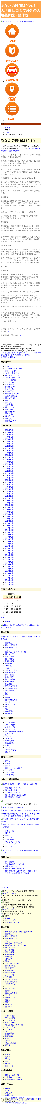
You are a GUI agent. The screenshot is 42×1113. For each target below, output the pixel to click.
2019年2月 (9, 550)
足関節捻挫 (9, 741)
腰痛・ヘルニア (11, 647)
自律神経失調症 (11, 700)
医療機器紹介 (10, 775)
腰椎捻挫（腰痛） (12, 790)
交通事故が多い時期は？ (14, 868)
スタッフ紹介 (10, 831)
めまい (7, 693)
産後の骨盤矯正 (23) (12, 396)
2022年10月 (9, 450)
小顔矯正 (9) (9, 391)
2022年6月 (9, 460)
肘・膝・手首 (10, 654)
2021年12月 (9, 473)
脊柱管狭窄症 (10, 691)
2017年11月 (9, 585)
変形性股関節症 (11, 686)
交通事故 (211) (10, 384)
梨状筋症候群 (10, 679)
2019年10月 (9, 532)
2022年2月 (9, 469)
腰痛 (10, 151)
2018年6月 (9, 569)
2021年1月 (9, 498)
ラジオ (7, 1064)
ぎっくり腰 (9, 656)
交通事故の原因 (8, 357)
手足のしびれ (10, 695)
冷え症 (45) (9, 389)
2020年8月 (9, 510)
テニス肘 (8, 736)
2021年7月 (9, 485)
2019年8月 (9, 537)
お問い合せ (9, 839)
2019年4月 (9, 546)
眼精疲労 (8, 666)
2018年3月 (9, 575)
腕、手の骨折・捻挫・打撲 (15, 795)
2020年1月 (9, 525)
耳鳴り (7, 668)
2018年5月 (9, 571)
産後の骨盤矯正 (11, 645)
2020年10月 (9, 505)
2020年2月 (9, 523)
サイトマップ (10, 844)
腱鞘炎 (7, 697)
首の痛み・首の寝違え (13, 943)
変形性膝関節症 (11, 688)
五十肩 (7, 702)
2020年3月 (9, 521)
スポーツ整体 (10, 722)
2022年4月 (9, 464)
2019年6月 (9, 541)
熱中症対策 (9, 862)
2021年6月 (9, 487)
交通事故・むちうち (13, 788)
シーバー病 (9, 681)
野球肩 (7, 747)
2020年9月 (9, 507)
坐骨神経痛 (9, 659)
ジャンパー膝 (10, 729)
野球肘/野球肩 (10, 750)
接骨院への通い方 (12, 1075)
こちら (8, 331)
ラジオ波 (8, 770)
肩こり (7, 706)
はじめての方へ (11, 920)
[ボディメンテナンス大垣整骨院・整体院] (17, 21)
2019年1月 (9, 553)
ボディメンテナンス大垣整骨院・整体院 (25, 1099)
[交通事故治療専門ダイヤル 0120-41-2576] (21, 804)
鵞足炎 (7, 752)
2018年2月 (9, 578)
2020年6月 (9, 514)
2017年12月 (9, 582)
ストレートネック (12, 670)
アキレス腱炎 (10, 725)
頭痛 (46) (8, 418)
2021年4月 (9, 491)
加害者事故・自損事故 (13, 797)
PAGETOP (5, 887)
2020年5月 (9, 516)
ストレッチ (9, 772)
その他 (31, 148)
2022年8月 (9, 455)
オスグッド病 (10, 727)
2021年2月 (9, 496)
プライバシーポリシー (13, 842)
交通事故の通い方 (12, 922)
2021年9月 (9, 480)
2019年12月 (9, 528)
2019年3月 (9, 548)
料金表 (7, 833)
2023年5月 (9, 435)
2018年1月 (9, 580)
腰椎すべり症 (10, 672)
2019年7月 (9, 539)
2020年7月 (9, 512)
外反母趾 (8, 684)
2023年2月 (9, 441)
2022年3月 (9, 466)
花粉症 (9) (9, 414)
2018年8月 (9, 564)
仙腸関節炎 (9, 677)
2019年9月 (9, 535)
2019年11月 (9, 530)
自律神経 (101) (10, 412)
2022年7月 (9, 457)
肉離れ (7, 745)
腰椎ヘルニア (10, 704)
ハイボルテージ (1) (12, 378)
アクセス (8, 837)
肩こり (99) (9, 407)
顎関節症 (8, 663)
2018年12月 (9, 555)
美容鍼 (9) (9, 405)
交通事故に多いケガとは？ (15, 864)
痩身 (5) (8, 400)
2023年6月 (9, 432)
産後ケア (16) (10, 398)
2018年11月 (9, 557)
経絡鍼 (7, 763)
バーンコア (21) (11, 380)
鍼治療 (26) (9, 416)
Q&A (7, 835)
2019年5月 (9, 544)
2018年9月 (9, 562)
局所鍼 (7, 761)
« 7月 (3, 617)
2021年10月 (9, 478)
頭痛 (7, 650)
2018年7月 (9, 566)
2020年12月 (9, 500)
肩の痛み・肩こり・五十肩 (15, 652)
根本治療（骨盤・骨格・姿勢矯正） (19, 932)
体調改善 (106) (10, 387)
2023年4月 (9, 437)
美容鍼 (7, 766)
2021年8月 (9, 482)
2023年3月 (9, 439)
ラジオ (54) (9, 382)
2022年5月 (9, 462)
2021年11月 (9, 475)
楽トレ (7, 1061)
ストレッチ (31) (11, 371)
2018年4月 (9, 573)
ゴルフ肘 (8, 738)
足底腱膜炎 (9, 743)
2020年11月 (9, 503)
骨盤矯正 (16, 151)
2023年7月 (9, 430)
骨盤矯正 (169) (10, 421)
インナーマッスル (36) (13, 368)
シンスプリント (11, 734)
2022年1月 (9, 471)
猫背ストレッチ (11, 866)
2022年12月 (9, 446)
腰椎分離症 (9, 675)
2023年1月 (9, 444)
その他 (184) (9, 366)
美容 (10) (8, 403)
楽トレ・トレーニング (13, 768)
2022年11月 (9, 448)
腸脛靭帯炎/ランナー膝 (14, 731)
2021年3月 (9, 494)
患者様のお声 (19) (12, 393)
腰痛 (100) (9, 409)
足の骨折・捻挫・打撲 (13, 792)
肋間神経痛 (9, 661)
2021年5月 (9, 489)
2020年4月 (9, 519)
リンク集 (8, 846)
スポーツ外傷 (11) (12, 373)
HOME (7, 621)
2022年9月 (9, 453)
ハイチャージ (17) (12, 375)
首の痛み (8, 713)
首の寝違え (9, 711)
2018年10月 (9, 560)
